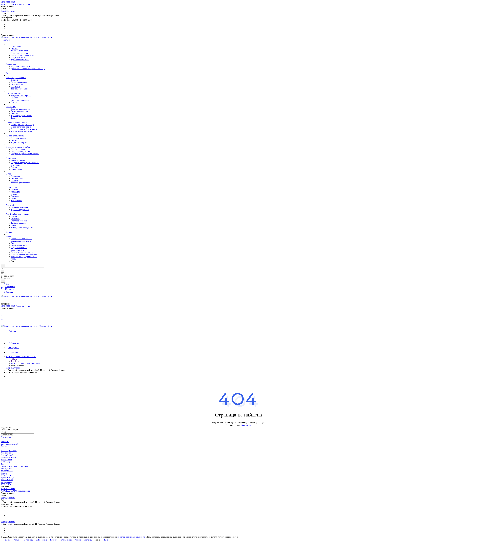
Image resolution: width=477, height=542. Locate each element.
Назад (14, 359)
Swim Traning (6, 482)
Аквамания (6, 453)
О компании (6, 437)
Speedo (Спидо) (7, 477)
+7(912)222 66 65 (8, 2)
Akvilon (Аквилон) (9, 451)
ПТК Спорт (6, 475)
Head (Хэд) (5, 462)
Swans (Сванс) (7, 480)
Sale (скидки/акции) (9, 444)
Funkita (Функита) (8, 457)
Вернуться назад (233, 425)
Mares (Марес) (7, 471)
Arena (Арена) (7, 455)
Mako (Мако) (6, 468)
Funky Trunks (6, 459)
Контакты (5, 442)
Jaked (3, 464)
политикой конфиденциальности (131, 537)
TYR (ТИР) (6, 484)
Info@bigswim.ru (8, 11)
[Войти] (2, 314)
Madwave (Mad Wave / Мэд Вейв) (15, 466)
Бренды (4, 446)
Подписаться (7, 435)
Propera (4, 473)
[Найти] (3, 281)
